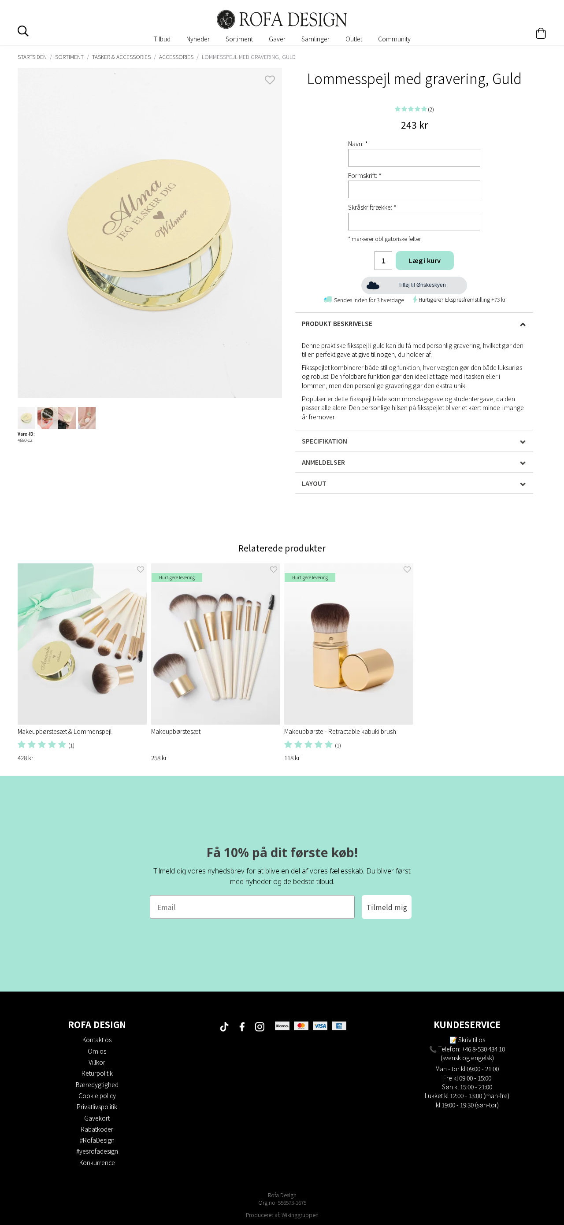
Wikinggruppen (300, 1214)
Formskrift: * (365, 175)
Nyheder (198, 38)
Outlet (353, 38)
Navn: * (358, 143)
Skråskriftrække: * (372, 207)
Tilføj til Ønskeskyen (422, 285)
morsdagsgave (423, 398)
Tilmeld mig (386, 907)
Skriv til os (471, 1039)
